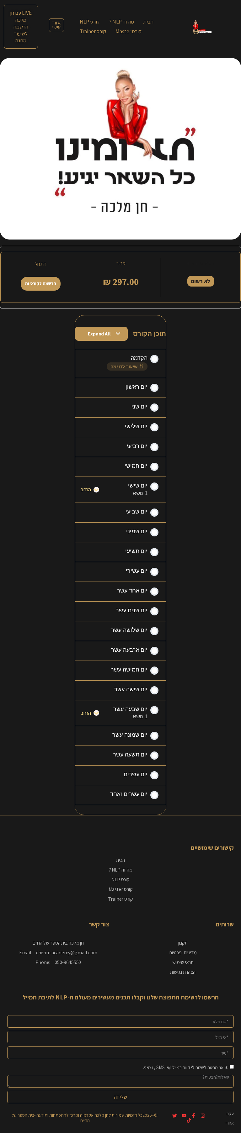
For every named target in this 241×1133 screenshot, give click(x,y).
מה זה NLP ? (120, 869)
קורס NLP (120, 879)
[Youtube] (184, 1115)
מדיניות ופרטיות (183, 952)
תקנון (183, 943)
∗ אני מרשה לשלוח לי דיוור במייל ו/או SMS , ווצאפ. (185, 1067)
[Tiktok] (188, 1120)
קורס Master (121, 889)
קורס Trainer (120, 899)
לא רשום (200, 281)
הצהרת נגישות (182, 972)
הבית (120, 860)
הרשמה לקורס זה (40, 283)
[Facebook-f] (193, 1115)
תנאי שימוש (183, 962)
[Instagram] (203, 1115)
